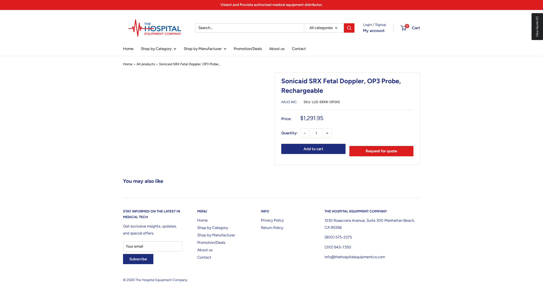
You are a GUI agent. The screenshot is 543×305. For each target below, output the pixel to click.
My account (374, 30)
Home (128, 48)
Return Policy (272, 227)
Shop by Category (156, 48)
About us (276, 48)
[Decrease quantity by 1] (304, 133)
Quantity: (289, 133)
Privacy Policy (272, 220)
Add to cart (313, 149)
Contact (299, 48)
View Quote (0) (537, 26)
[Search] (349, 28)
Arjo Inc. (289, 102)
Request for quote (381, 151)
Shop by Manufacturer (203, 48)
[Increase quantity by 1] (327, 133)
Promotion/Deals (248, 48)
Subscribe (138, 259)
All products (146, 64)
